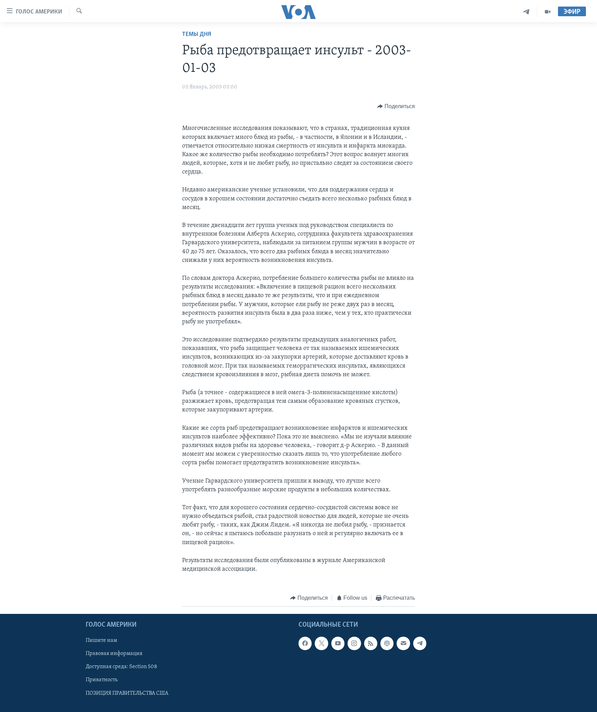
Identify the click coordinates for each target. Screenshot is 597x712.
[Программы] (547, 12)
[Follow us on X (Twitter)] (321, 643)
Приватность (101, 680)
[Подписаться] (403, 643)
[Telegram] (526, 12)
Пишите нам (101, 640)
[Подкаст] (387, 643)
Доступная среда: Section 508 (121, 667)
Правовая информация (114, 653)
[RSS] (370, 643)
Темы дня (196, 34)
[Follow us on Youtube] (337, 643)
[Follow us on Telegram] (419, 643)
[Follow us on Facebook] (305, 643)
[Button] (396, 106)
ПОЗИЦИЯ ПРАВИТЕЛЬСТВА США (127, 693)
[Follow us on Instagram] (354, 643)
